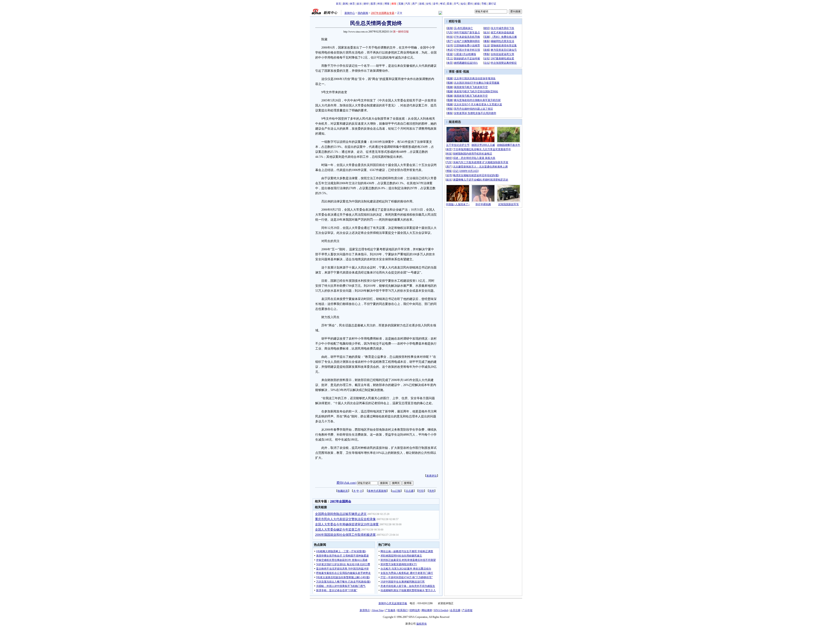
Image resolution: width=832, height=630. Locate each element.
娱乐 (359, 3)
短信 (463, 3)
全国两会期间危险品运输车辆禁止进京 (341, 514)
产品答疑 (467, 610)
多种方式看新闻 (377, 490)
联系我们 (402, 610)
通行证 (492, 3)
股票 (373, 3)
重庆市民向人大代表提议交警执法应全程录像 (345, 519)
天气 (456, 3)
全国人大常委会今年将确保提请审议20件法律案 (347, 524)
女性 (428, 3)
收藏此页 (343, 490)
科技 (380, 3)
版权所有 (421, 623)
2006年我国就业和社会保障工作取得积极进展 (345, 534)
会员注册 (455, 610)
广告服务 (390, 610)
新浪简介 (365, 610)
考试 (442, 3)
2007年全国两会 (340, 501)
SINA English (441, 610)
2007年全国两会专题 (382, 13)
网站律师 (427, 610)
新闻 (345, 3)
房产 (414, 3)
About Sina (378, 610)
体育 (352, 3)
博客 (387, 3)
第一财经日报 (401, 31)
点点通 (409, 490)
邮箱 (477, 3)
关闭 (431, 490)
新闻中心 (349, 13)
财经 (366, 3)
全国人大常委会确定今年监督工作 (338, 529)
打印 (421, 490)
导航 (484, 3)
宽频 (400, 3)
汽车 (407, 3)
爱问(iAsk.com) (346, 482)
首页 (338, 3)
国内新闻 (363, 13)
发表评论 (431, 475)
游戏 (421, 3)
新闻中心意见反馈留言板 (393, 603)
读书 (435, 3)
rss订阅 (396, 490)
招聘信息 (415, 610)
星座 (449, 3)
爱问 (470, 3)
